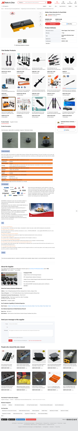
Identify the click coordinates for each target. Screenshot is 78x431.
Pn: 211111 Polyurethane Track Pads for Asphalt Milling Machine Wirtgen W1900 (54, 388)
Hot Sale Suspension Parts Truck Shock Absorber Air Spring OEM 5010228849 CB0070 (38, 113)
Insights (64, 423)
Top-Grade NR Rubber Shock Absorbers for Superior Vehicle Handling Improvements (68, 69)
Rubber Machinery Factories (24, 410)
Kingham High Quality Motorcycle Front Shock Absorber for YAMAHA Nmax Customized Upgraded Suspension (8, 69)
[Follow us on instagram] (70, 419)
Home (2, 8)
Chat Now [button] (70, 23)
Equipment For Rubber (6, 413)
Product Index (60, 423)
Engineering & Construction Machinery (28, 8)
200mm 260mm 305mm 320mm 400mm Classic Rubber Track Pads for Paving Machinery (23, 366)
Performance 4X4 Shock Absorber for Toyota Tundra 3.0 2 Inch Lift (23, 113)
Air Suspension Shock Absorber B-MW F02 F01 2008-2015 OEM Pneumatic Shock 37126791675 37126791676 (68, 113)
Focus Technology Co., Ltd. (30, 426)
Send (10, 340)
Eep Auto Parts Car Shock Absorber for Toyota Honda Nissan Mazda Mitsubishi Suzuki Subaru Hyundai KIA (54, 91)
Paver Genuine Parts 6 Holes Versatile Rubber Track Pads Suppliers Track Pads (6, 366)
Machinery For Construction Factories (9, 410)
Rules (76, 6)
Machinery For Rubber (54, 410)
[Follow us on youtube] (72, 419)
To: (7, 327)
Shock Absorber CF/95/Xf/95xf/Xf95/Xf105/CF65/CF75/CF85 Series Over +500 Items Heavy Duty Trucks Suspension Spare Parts (9, 91)
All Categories (5, 6)
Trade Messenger (20, 419)
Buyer (50, 6)
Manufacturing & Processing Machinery (12, 8)
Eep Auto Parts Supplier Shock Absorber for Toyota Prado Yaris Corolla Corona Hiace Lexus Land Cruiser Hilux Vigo (8, 113)
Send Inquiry (53, 23)
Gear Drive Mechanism (59, 404)
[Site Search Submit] (49, 2)
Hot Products (14, 423)
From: (7, 324)
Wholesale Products (39, 423)
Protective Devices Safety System (46, 404)
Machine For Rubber (64, 410)
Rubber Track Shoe (36, 306)
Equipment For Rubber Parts (30, 413)
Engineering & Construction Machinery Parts (45, 8)
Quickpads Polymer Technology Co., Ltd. (55, 14)
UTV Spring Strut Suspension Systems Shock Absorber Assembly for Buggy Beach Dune (53, 113)
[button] (45, 2)
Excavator (4, 404)
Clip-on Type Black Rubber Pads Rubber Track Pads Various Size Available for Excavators (69, 388)
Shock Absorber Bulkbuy (42, 413)
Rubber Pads (42, 306)
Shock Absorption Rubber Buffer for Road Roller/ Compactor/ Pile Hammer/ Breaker (39, 366)
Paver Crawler (19, 306)
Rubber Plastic (44, 410)
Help (55, 6)
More (2, 415)
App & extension (62, 6)
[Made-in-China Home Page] (8, 2)
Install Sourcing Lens (32, 419)
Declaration (52, 426)
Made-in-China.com (34, 424)
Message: (6, 330)
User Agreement (45, 426)
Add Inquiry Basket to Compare (22, 45)
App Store (4, 419)
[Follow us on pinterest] (74, 419)
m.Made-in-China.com (42, 424)
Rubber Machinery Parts (17, 413)
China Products (20, 423)
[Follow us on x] (69, 419)
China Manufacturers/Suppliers (29, 423)
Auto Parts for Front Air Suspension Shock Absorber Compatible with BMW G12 (23, 91)
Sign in (75, 3)
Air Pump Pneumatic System (32, 404)
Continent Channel (53, 423)
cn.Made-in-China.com (50, 424)
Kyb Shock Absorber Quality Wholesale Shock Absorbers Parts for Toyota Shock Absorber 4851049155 (39, 69)
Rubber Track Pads (12, 306)
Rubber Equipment (35, 410)
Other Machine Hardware (19, 404)
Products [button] (21, 2)
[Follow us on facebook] (67, 419)
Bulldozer (10, 404)
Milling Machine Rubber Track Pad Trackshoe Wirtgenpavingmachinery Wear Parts (23, 388)
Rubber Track (48, 306)
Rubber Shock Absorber (27, 306)
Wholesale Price (46, 423)
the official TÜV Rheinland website (37, 268)
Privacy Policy (57, 426)
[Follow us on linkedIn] (76, 419)
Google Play (12, 419)
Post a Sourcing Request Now (35, 340)
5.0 (62, 123)
